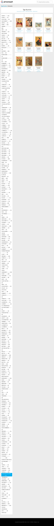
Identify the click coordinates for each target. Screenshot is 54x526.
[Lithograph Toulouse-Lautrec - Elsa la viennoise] (48, 21)
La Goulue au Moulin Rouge (19, 70)
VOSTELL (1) (5, 501)
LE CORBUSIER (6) (5, 305)
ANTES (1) (5, 22)
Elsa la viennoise (48, 30)
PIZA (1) (5, 413)
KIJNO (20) (5, 273)
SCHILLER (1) (6, 445)
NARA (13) (6, 380)
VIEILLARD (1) (6, 494)
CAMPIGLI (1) (6, 86)
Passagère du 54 (19, 50)
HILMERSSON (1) (6, 242)
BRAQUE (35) (6, 70)
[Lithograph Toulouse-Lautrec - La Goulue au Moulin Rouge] (19, 60)
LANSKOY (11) (6, 298)
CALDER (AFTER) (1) (5, 82)
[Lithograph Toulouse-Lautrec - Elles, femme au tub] (28, 41)
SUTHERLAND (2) (6, 462)
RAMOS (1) (5, 426)
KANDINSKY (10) (7, 272)
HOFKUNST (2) (6, 243)
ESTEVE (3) (5, 183)
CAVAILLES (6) (6, 96)
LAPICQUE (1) (6, 300)
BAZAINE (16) (5, 51)
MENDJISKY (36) (6, 355)
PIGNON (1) (6, 411)
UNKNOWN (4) (6, 480)
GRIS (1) (4, 229)
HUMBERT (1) (7, 249)
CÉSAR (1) (5, 100)
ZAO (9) (5, 510)
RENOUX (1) (5, 433)
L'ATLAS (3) (4, 289)
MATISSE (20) (6, 346)
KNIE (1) (4, 284)
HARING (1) (5, 234)
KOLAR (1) (4, 288)
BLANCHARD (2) (7, 59)
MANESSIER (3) (6, 333)
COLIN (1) (5, 123)
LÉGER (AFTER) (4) (6, 313)
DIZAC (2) (5, 164)
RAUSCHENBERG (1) (7, 428)
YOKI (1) (3, 507)
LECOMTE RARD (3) (7, 308)
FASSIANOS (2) (6, 188)
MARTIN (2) (5, 341)
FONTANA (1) (5, 199)
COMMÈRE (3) (5, 127)
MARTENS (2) (6, 339)
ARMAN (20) (6, 27)
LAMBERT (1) (6, 293)
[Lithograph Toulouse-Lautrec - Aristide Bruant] (38, 41)
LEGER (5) (5, 310)
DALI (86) (5, 137)
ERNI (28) (5, 178)
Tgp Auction (4, 6)
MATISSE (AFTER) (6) (6, 349)
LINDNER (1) (6, 321)
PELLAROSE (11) (5, 399)
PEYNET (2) (6, 406)
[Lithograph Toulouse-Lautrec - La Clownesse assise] (19, 21)
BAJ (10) (5, 44)
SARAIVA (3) (5, 438)
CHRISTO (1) (6, 111)
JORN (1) (5, 268)
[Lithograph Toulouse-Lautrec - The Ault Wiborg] (28, 21)
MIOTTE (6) (5, 362)
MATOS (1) (6, 351)
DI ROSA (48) (6, 158)
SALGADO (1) (6, 436)
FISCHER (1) (5, 196)
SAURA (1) (5, 440)
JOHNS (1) (5, 266)
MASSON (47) (6, 344)
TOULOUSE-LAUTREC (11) (6, 474)
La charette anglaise (38, 30)
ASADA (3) (5, 35)
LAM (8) (5, 291)
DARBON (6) (7, 139)
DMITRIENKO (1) (5, 165)
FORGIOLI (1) (6, 201)
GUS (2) (3, 233)
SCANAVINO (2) (6, 441)
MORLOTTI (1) (6, 372)
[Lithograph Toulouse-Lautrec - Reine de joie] (48, 41)
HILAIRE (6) (5, 240)
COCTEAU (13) (6, 119)
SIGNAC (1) (5, 450)
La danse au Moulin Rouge (38, 70)
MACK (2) (5, 328)
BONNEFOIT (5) (6, 65)
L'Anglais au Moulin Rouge (29, 70)
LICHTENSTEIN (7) (6, 319)
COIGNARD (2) (6, 121)
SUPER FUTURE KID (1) (6, 459)
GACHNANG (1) (6, 214)
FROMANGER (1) (6, 210)
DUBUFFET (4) (5, 169)
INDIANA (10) (6, 256)
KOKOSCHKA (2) (6, 286)
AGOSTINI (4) (5, 19)
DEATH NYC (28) (5, 148)
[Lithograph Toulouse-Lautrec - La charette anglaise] (38, 21)
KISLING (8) (5, 277)
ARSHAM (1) (5, 31)
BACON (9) (5, 38)
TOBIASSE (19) (6, 470)
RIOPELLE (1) (6, 434)
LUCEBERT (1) (5, 325)
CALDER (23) (6, 79)
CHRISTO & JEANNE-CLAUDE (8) (6, 113)
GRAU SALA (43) (6, 226)
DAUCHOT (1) (6, 141)
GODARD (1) (6, 222)
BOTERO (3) (6, 66)
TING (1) (5, 466)
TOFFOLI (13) (5, 472)
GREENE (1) (5, 227)
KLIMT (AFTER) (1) (6, 281)
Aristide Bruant (38, 50)
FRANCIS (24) (5, 203)
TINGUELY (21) (6, 468)
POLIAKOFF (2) (6, 417)
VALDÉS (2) (5, 484)
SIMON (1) (4, 452)
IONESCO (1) (6, 257)
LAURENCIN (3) (6, 302)
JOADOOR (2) (5, 265)
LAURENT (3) (6, 303)
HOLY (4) (5, 245)
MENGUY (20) (6, 356)
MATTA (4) (5, 353)
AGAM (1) (5, 17)
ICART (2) (5, 254)
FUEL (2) (4, 211)
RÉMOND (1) (6, 431)
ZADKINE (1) (4, 509)
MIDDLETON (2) (6, 358)
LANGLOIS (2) (6, 296)
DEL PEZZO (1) (6, 151)
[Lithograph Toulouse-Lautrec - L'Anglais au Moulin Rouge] (28, 60)
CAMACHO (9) (6, 84)
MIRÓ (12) (5, 364)
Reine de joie (48, 50)
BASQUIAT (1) (6, 48)
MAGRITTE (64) (6, 332)
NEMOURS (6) (6, 383)
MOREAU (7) (5, 371)
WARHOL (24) (5, 503)
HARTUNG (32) (6, 236)
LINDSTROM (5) (6, 323)
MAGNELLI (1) (6, 330)
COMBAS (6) (5, 125)
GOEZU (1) (5, 224)
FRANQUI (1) (6, 204)
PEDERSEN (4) (6, 396)
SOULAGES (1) (6, 454)
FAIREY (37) (6, 185)
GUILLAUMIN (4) (7, 231)
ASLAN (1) (5, 37)
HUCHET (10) (6, 247)
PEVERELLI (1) (6, 404)
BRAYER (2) (5, 72)
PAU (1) (5, 392)
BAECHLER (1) (6, 40)
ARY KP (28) (4, 33)
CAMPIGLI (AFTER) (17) (6, 89)
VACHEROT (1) (6, 482)
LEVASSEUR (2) (6, 316)
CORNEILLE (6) (7, 130)
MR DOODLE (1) (5, 376)
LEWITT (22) (5, 318)
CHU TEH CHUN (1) (6, 116)
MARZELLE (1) (5, 342)
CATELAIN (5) (7, 95)
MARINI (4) (5, 337)
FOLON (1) (6, 197)
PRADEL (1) (5, 424)
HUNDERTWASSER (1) (6, 251)
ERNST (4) (5, 180)
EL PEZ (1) (4, 174)
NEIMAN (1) (5, 381)
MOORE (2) (5, 369)
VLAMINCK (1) (6, 499)
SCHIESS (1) (5, 443)
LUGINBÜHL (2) (7, 326)
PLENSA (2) (5, 415)
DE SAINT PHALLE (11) (6, 145)
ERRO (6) (6, 181)
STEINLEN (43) (6, 457)
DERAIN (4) (5, 157)
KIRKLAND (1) (6, 275)
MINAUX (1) (5, 360)
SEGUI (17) (5, 447)
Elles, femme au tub (29, 50)
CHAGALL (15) (6, 102)
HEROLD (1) (6, 238)
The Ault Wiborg (29, 30)
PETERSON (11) (6, 402)
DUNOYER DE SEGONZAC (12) (6, 172)
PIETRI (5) (6, 410)
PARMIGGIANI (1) (6, 389)
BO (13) (4, 61)
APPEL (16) (5, 24)
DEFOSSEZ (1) (6, 150)
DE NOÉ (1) (5, 142)
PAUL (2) (4, 394)
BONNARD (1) (6, 63)
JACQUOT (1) (6, 261)
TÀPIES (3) (5, 464)
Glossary (35, 522)
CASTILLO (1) (6, 93)
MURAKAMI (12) (6, 378)
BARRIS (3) (5, 45)
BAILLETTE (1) (6, 42)
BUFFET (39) (6, 74)
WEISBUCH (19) (6, 505)
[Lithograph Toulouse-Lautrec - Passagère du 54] (19, 41)
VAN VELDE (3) (6, 486)
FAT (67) (3, 190)
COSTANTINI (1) (6, 132)
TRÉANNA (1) (4, 477)
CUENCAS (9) (6, 135)
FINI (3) (4, 194)
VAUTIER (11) (6, 487)
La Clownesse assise (19, 30)
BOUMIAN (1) (4, 68)
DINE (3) (4, 162)
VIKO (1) (5, 496)
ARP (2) (4, 29)
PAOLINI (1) (5, 387)
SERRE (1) (5, 449)
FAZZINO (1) (6, 192)
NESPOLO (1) (5, 385)
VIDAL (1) (5, 493)
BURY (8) (4, 77)
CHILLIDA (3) (6, 109)
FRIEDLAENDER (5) (6, 207)
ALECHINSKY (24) (7, 21)
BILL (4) (4, 52)
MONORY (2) (6, 367)
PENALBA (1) (5, 401)
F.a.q (38, 522)
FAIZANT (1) (6, 187)
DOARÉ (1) (5, 167)
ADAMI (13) (5, 15)
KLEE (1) (4, 279)
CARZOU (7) (5, 91)
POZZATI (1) (6, 422)
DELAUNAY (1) (6, 153)
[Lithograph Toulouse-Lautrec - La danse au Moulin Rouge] (38, 60)
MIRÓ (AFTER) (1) (6, 365)
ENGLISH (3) (5, 176)
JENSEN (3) (5, 263)
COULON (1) (6, 134)
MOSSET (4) (5, 374)
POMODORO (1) (6, 418)
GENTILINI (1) (6, 219)
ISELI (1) (4, 259)
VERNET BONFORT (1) (6, 490)
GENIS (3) (5, 217)
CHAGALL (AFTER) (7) (7, 104)
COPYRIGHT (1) (5, 128)
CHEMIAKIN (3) (6, 107)
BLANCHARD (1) (7, 55)
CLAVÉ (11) (5, 118)
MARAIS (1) (5, 335)
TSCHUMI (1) (5, 479)
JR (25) (3, 270)
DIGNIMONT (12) (6, 160)
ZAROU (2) (4, 512)
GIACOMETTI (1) (7, 220)
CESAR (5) (6, 98)
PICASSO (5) (5, 408)
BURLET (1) (5, 75)
